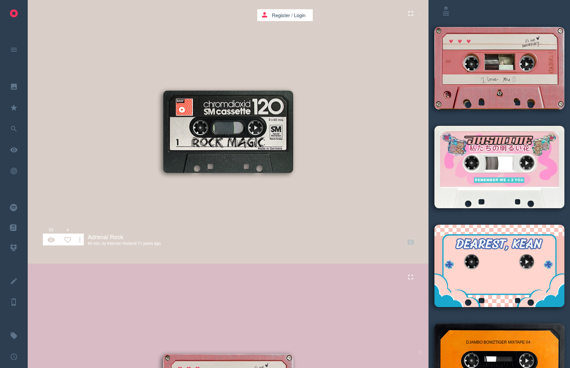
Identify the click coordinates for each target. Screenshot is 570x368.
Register (281, 15)
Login (299, 15)
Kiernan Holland (122, 243)
